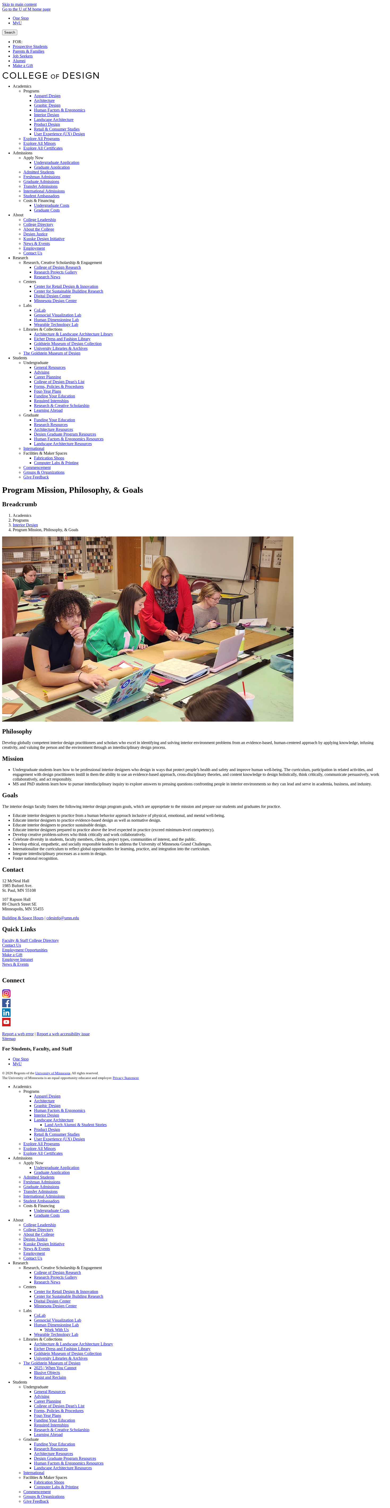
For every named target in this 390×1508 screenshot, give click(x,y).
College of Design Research (57, 1272)
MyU (17, 23)
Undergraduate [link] (35, 362)
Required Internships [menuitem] (51, 401)
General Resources (50, 1391)
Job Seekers (23, 56)
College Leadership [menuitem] (39, 219)
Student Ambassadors (41, 1201)
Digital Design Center (52, 1301)
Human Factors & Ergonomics (59, 1110)
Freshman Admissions (41, 1182)
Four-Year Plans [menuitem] (47, 391)
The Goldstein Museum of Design (51, 1363)
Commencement (37, 1491)
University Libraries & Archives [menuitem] (61, 348)
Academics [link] (22, 86)
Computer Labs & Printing (56, 1487)
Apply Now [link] (33, 157)
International (33, 1472)
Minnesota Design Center (55, 1306)
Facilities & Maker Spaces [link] (45, 453)
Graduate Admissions (41, 1186)
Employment (34, 1253)
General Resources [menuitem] (50, 367)
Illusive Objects (47, 1372)
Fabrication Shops (49, 1482)
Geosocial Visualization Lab (57, 1320)
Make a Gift (23, 65)
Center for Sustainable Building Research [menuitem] (68, 291)
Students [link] (20, 358)
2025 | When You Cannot (55, 1368)
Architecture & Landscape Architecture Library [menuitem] (73, 334)
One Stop (21, 18)
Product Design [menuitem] (47, 124)
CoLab (40, 1315)
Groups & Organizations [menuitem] (43, 472)
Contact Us (11, 945)
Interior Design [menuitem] (46, 115)
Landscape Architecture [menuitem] (53, 119)
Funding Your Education (54, 1420)
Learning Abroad (48, 1434)
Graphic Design (47, 1105)
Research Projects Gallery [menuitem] (55, 272)
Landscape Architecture (53, 1120)
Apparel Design (47, 1096)
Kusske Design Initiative (43, 1244)
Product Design (47, 1129)
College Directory (38, 1229)
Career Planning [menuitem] (47, 377)
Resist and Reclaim (50, 1377)
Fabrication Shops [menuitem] (49, 458)
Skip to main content (19, 4)
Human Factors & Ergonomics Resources (68, 1463)
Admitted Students (38, 1177)
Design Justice (35, 1239)
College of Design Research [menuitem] (57, 267)
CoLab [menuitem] (40, 310)
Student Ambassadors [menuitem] (41, 196)
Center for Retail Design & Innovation (66, 1291)
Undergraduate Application (56, 1167)
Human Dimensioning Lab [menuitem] (56, 319)
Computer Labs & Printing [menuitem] (56, 462)
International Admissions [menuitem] (44, 191)
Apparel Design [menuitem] (47, 95)
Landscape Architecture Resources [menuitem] (63, 443)
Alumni (19, 61)
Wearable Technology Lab (56, 1334)
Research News (47, 1282)
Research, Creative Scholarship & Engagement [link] (62, 262)
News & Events (15, 964)
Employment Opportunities (24, 950)
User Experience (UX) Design (59, 1139)
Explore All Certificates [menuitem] (43, 148)
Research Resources (51, 1449)
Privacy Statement (126, 1078)
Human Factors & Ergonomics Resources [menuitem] (68, 439)
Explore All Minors (39, 1148)
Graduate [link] (31, 415)
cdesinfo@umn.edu (62, 918)
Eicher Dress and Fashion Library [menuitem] (62, 339)
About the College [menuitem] (38, 229)
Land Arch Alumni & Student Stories (76, 1124)
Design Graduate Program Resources (65, 1458)
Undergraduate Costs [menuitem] (51, 205)
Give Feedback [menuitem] (36, 477)
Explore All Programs (41, 1144)
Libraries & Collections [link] (42, 329)
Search (9, 32)
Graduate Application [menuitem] (52, 167)
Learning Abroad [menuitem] (48, 410)
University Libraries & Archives (61, 1358)
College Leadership (39, 1225)
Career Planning (47, 1401)
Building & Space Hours (23, 918)
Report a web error (18, 1034)
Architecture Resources (53, 1453)
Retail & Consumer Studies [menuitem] (57, 129)
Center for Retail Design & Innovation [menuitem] (66, 286)
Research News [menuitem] (47, 277)
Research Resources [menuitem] (51, 424)
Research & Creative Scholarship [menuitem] (61, 405)
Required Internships (51, 1425)
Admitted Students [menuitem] (38, 172)
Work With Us (57, 1329)
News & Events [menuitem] (36, 243)
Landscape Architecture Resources (63, 1468)
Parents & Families (28, 51)
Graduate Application (52, 1172)
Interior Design (25, 525)
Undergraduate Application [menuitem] (56, 162)
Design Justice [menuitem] (35, 234)
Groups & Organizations (43, 1496)
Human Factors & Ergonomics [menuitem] (59, 110)
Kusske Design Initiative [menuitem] (43, 238)
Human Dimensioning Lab (56, 1325)
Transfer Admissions (40, 1191)
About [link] (18, 215)
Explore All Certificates (43, 1153)
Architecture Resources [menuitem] (53, 429)
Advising (41, 1396)
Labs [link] (27, 305)
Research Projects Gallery (55, 1277)
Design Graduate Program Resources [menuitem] (65, 434)
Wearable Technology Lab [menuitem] (56, 324)
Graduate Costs (47, 1215)
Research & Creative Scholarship (61, 1430)
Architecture (44, 1101)
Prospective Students (30, 46)
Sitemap (9, 1038)
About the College (38, 1234)
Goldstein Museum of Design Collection (68, 1353)
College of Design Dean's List (59, 1406)
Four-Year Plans (47, 1415)
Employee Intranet (17, 959)
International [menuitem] (33, 448)
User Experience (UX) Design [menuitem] (59, 134)
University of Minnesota (52, 1073)
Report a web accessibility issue (63, 1034)
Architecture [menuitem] (44, 100)
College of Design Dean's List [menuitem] (59, 381)
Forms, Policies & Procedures (59, 1410)
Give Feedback (36, 1501)
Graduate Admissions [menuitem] (41, 181)
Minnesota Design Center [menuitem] (55, 300)
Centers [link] (29, 281)
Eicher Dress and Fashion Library (62, 1348)
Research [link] (20, 258)
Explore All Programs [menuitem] (41, 138)
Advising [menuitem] (41, 372)
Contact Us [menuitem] (32, 253)
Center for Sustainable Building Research (68, 1296)
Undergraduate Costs (51, 1210)
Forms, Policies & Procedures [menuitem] (59, 386)
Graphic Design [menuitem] (47, 105)
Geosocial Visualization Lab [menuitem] (57, 315)
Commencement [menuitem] (37, 467)
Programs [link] (31, 91)
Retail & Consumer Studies (57, 1134)
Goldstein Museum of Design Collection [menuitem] (68, 343)
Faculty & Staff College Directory (30, 940)
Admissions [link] (22, 153)
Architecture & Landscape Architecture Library (73, 1344)
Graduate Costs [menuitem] (47, 210)
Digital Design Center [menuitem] (52, 296)
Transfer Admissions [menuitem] (40, 186)
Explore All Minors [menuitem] (39, 143)
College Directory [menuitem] (38, 224)
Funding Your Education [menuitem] (54, 396)
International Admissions (44, 1196)
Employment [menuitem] (34, 248)
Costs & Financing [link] (39, 200)
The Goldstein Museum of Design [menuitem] (51, 353)
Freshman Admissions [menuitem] (41, 176)
